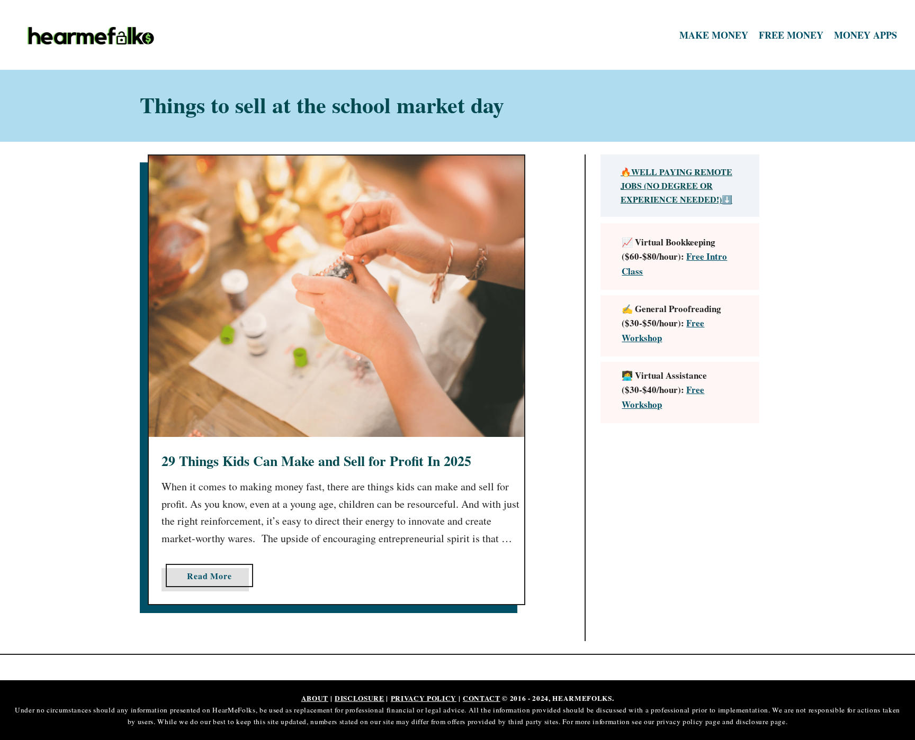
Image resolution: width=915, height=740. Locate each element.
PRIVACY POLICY (423, 698)
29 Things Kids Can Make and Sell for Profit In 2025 (316, 461)
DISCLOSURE (359, 698)
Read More (213, 578)
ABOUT (314, 698)
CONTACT (481, 698)
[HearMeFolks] (130, 35)
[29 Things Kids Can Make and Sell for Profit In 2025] (336, 296)
